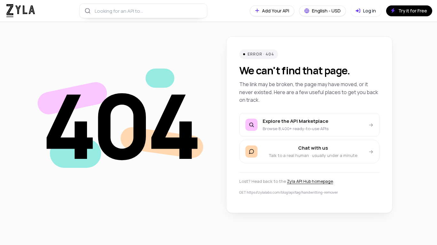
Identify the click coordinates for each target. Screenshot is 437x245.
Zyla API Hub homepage (310, 181)
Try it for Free (412, 11)
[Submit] (87, 11)
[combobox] (143, 11)
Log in (369, 11)
